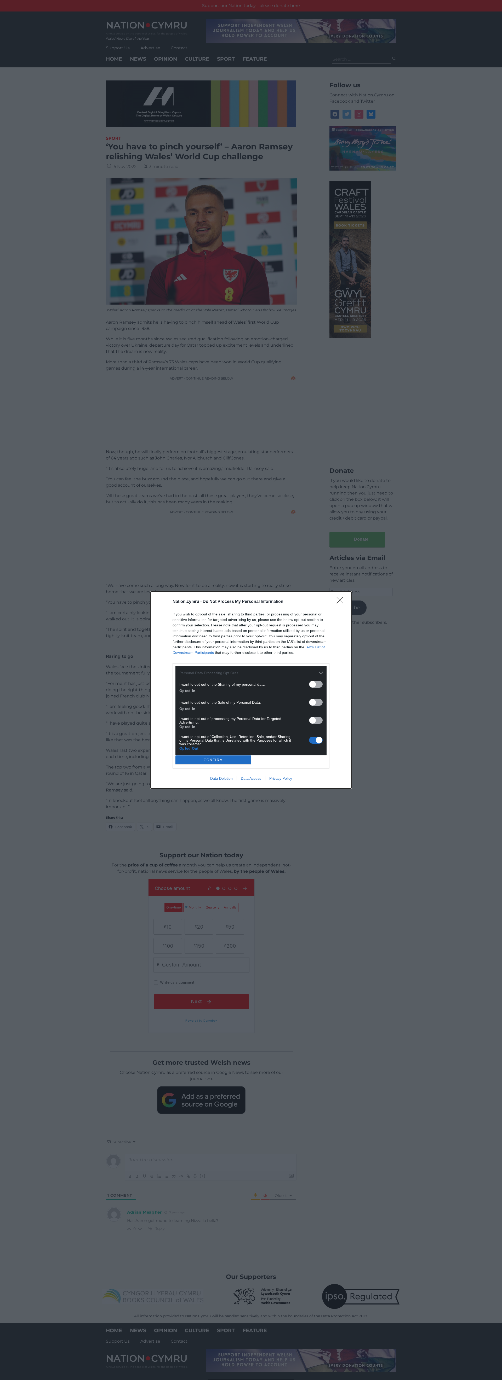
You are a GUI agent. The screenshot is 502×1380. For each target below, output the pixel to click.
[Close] (341, 602)
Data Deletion (221, 778)
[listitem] (251, 673)
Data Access (251, 778)
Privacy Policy (280, 778)
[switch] (316, 684)
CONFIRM (213, 760)
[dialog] (251, 690)
